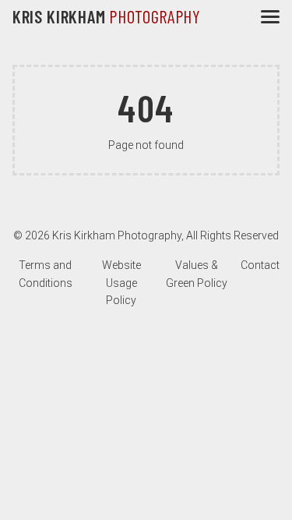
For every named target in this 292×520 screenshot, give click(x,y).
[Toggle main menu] (270, 17)
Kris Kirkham (106, 16)
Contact (260, 265)
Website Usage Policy (121, 282)
